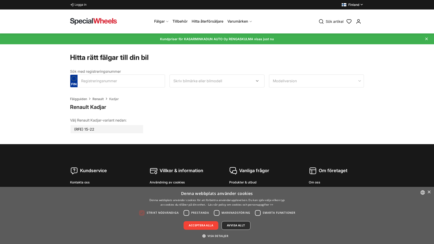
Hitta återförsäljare (207, 21)
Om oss (314, 182)
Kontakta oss (80, 182)
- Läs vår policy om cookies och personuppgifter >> (240, 204)
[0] (349, 21)
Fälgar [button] (159, 21)
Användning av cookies (167, 182)
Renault (98, 99)
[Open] (257, 80)
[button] (353, 4)
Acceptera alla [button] (201, 225)
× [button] (429, 192)
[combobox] (217, 81)
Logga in (81, 4)
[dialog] (217, 215)
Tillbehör (180, 21)
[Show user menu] (358, 21)
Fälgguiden (78, 99)
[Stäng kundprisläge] (426, 39)
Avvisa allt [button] (236, 225)
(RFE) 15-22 (84, 129)
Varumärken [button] (237, 21)
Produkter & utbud (243, 182)
